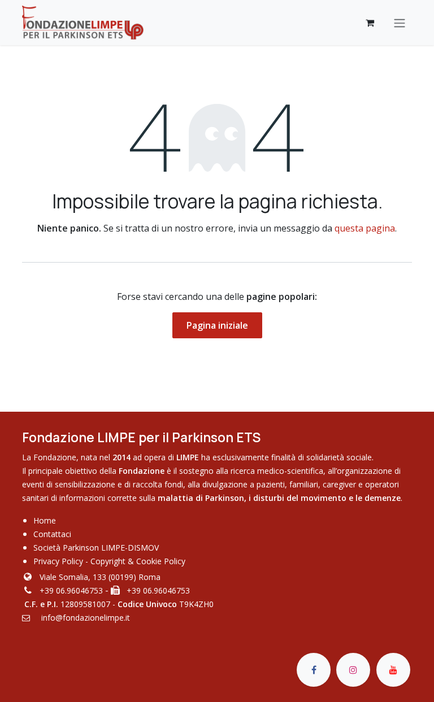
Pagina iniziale (217, 325)
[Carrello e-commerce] (369, 22)
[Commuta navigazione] (399, 23)
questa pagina (365, 228)
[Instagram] (353, 670)
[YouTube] (393, 670)
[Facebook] (314, 670)
